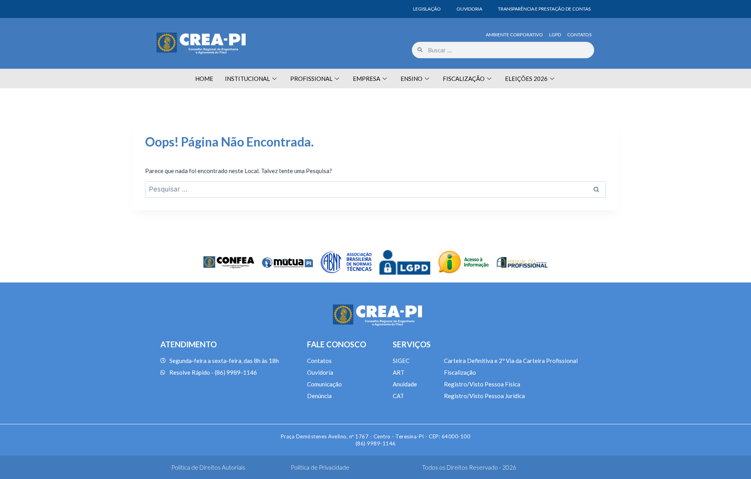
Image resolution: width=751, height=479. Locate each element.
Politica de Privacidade (320, 467)
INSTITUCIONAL (247, 78)
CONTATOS (579, 35)
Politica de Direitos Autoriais (208, 467)
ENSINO (411, 78)
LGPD (555, 35)
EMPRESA (366, 78)
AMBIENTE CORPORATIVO (514, 35)
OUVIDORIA (469, 9)
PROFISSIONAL (311, 78)
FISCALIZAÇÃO (464, 78)
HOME (204, 78)
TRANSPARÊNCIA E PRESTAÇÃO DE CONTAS (544, 9)
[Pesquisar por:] (375, 189)
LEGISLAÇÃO (427, 9)
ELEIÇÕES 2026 (526, 78)
